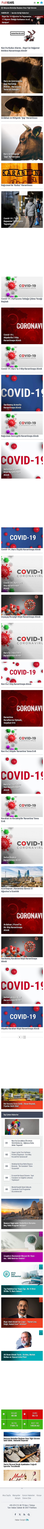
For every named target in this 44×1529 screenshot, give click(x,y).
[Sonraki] (24, 1037)
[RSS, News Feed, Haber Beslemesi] (24, 1514)
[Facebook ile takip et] (15, 1514)
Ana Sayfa (7, 1495)
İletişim (17, 1498)
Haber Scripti (20, 1520)
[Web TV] (38, 2)
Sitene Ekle (26, 1498)
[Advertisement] (22, 252)
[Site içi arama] (29, 1514)
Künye (39, 1495)
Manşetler (16, 1495)
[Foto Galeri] (41, 2)
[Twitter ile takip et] (19, 1514)
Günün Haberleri (28, 1495)
